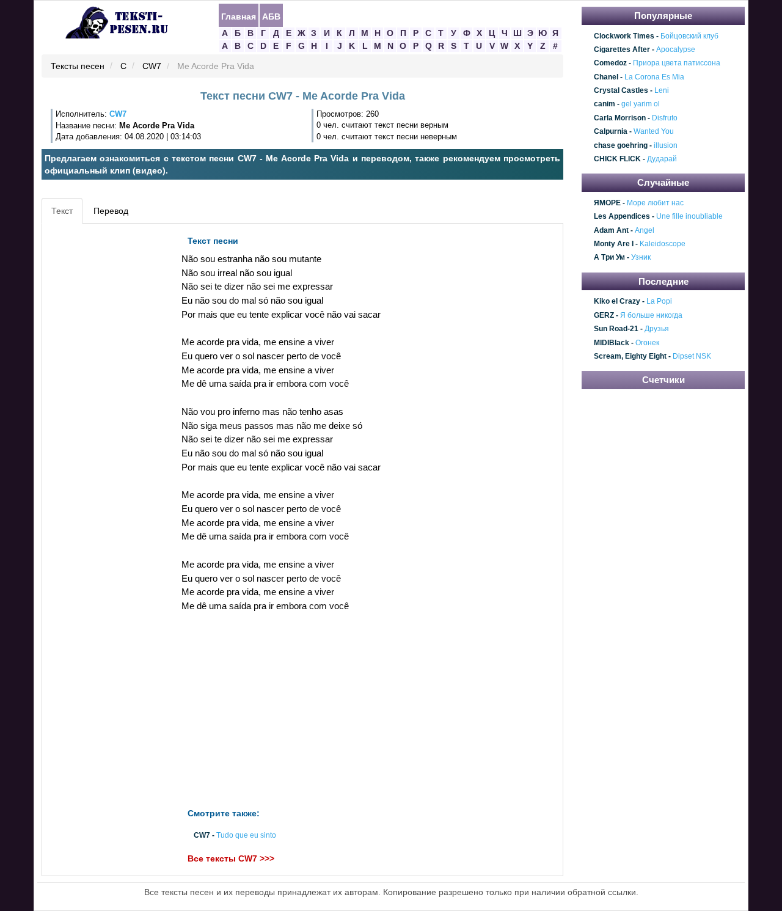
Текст (62, 211)
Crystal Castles (621, 90)
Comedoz (610, 63)
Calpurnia (610, 131)
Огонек (647, 342)
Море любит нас (655, 203)
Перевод (110, 211)
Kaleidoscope (662, 244)
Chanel (606, 77)
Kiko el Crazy (617, 302)
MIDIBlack (611, 342)
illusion (666, 145)
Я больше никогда (651, 315)
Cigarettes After (622, 49)
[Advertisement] (100, 413)
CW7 (151, 66)
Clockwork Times (624, 36)
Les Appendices (622, 217)
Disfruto (665, 118)
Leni (661, 90)
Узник (641, 258)
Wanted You (654, 131)
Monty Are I (614, 244)
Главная (238, 16)
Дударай (662, 159)
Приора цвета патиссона (676, 63)
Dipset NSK (692, 356)
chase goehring (621, 145)
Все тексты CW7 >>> (231, 858)
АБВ (271, 16)
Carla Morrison (620, 118)
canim (604, 104)
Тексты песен (77, 66)
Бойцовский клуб (689, 36)
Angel (644, 230)
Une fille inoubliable (689, 217)
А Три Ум (609, 258)
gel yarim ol (640, 104)
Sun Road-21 (616, 328)
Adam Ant (611, 230)
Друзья (657, 328)
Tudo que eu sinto (246, 835)
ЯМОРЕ (607, 203)
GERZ (604, 315)
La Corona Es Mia (654, 77)
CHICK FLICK (617, 159)
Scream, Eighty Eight (630, 356)
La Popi (659, 302)
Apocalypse (675, 49)
